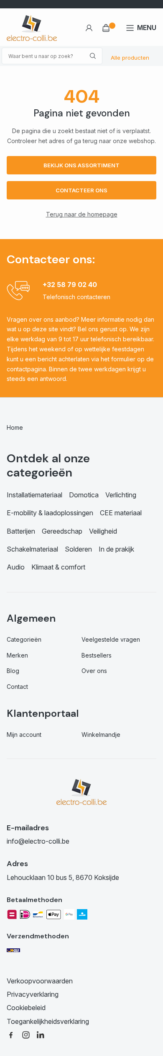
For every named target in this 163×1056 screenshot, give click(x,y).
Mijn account (24, 734)
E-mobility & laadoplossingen (50, 513)
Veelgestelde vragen (111, 639)
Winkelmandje (101, 734)
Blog (13, 670)
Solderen (78, 549)
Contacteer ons (81, 190)
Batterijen (21, 531)
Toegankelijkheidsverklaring (48, 1021)
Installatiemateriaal (34, 495)
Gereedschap (62, 531)
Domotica (84, 495)
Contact (17, 686)
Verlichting (120, 495)
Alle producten (130, 57)
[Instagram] (26, 1034)
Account (88, 28)
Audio (16, 567)
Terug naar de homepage (81, 214)
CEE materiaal (121, 513)
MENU (146, 27)
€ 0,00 (109, 28)
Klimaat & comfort (58, 567)
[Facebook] (11, 1034)
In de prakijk (116, 549)
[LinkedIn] (41, 1034)
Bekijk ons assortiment (81, 165)
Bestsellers (97, 655)
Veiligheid (103, 531)
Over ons (94, 670)
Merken (17, 655)
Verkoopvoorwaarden (40, 981)
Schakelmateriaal (32, 549)
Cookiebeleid (26, 1007)
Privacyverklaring (33, 994)
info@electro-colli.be (38, 841)
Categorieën (24, 639)
